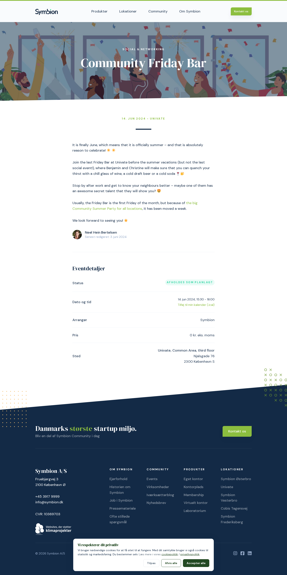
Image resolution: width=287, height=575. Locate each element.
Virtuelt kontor (196, 502)
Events (152, 479)
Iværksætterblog (160, 495)
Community (158, 11)
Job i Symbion (121, 500)
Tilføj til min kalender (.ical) (196, 305)
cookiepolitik (169, 554)
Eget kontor (193, 479)
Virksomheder (158, 487)
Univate (227, 487)
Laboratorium (195, 510)
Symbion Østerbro (236, 479)
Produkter (99, 11)
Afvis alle (171, 563)
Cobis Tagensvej (234, 508)
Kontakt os (241, 11)
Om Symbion (189, 11)
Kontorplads (193, 487)
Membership (194, 495)
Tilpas (151, 563)
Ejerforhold (118, 479)
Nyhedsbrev (156, 502)
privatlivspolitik (190, 554)
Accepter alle (196, 563)
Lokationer (128, 11)
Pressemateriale (123, 508)
